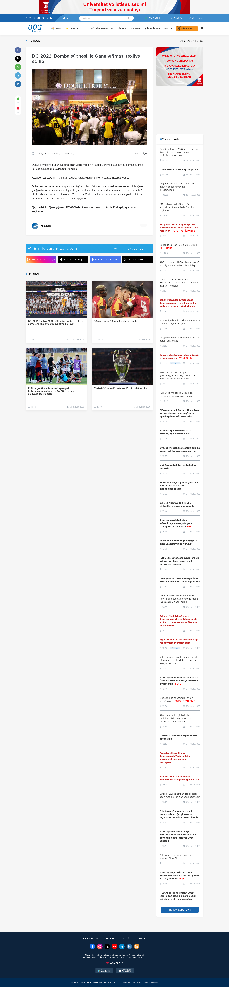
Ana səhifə (186, 41)
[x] (107, 947)
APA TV (168, 28)
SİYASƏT (122, 28)
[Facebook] (26, 18)
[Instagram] (30, 18)
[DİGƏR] (200, 28)
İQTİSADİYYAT (151, 28)
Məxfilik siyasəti (151, 983)
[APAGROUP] (114, 963)
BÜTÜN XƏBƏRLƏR (102, 28)
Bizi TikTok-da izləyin (74, 259)
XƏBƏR (135, 28)
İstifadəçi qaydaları (132, 983)
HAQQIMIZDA (90, 938)
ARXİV (126, 938)
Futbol (199, 40)
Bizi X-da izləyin (136, 259)
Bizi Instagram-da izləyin (43, 259)
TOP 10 (142, 938)
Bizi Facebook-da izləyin (106, 259)
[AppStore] (125, 971)
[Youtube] (38, 18)
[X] (34, 18)
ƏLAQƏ (110, 938)
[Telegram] (43, 18)
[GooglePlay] (104, 971)
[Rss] (51, 18)
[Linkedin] (47, 18)
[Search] (129, 18)
